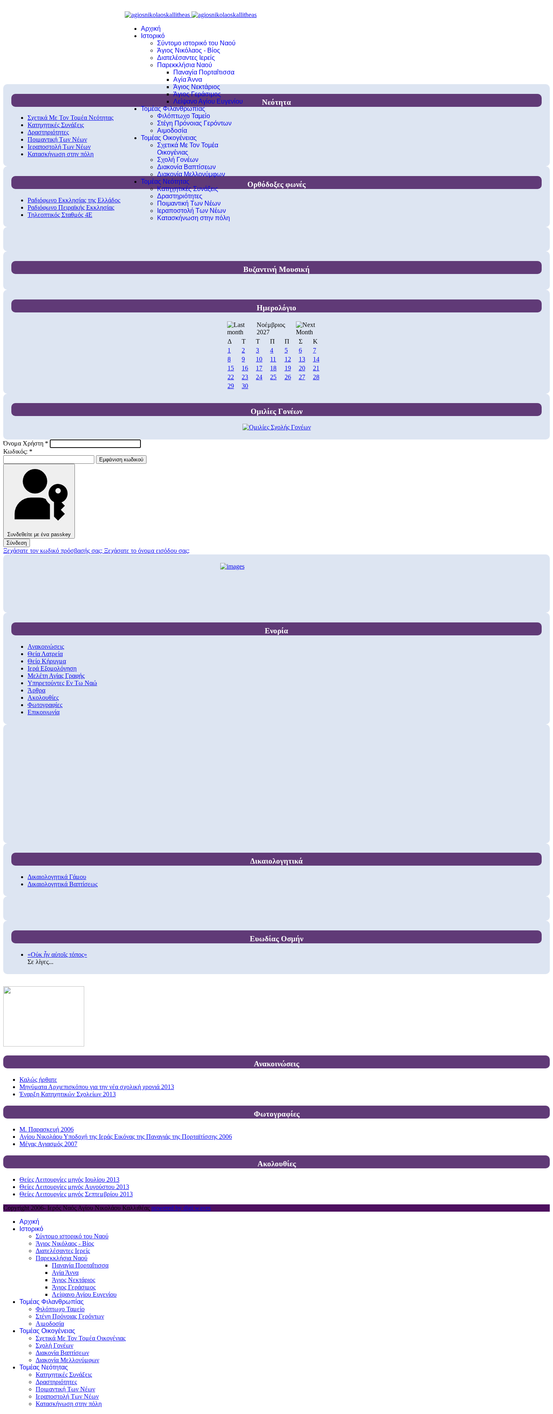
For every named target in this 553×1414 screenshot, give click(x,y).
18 (273, 368)
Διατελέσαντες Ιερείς (186, 57)
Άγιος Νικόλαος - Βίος (188, 50)
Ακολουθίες (43, 697)
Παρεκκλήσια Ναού (184, 65)
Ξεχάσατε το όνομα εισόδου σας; (146, 550)
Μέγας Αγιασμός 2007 (48, 1143)
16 (245, 368)
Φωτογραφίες (45, 704)
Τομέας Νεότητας (165, 181)
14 (316, 359)
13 (302, 359)
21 (316, 368)
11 (273, 359)
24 (259, 377)
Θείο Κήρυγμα (47, 661)
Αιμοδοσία (172, 130)
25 (273, 377)
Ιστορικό (153, 35)
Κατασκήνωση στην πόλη (193, 217)
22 (231, 377)
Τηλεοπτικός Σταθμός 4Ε (60, 214)
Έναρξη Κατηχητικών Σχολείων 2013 (67, 1094)
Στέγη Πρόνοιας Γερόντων (194, 123)
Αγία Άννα (187, 79)
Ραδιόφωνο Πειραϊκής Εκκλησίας (71, 207)
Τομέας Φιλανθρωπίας (173, 108)
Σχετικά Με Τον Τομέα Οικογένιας (187, 149)
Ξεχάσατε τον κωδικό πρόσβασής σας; (53, 550)
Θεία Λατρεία (45, 653)
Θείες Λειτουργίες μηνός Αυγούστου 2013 (74, 1186)
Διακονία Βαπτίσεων (186, 166)
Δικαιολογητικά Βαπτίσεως (63, 884)
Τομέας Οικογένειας (169, 137)
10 (259, 359)
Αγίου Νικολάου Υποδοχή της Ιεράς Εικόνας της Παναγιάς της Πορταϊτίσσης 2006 (125, 1136)
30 (245, 385)
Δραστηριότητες (179, 196)
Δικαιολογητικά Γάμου (57, 876)
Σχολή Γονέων (177, 159)
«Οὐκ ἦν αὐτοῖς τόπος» (57, 954)
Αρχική (151, 28)
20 (302, 368)
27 (302, 377)
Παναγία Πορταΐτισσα (203, 72)
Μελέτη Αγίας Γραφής (56, 675)
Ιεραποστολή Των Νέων (191, 210)
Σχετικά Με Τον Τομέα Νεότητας (70, 117)
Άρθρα (36, 690)
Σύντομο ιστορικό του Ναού (196, 43)
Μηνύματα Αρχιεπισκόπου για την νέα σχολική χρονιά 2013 (96, 1086)
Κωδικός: (17, 451)
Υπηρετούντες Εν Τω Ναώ (62, 682)
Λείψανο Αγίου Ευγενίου (208, 101)
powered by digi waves (181, 1207)
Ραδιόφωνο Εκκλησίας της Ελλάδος (74, 200)
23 (245, 377)
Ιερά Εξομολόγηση (52, 668)
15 (231, 368)
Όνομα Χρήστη (25, 443)
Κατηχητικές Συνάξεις (187, 188)
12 (288, 359)
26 (288, 377)
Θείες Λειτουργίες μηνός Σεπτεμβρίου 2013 (76, 1194)
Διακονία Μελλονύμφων (191, 174)
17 (259, 368)
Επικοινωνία (44, 712)
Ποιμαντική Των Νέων (189, 203)
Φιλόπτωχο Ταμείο (183, 116)
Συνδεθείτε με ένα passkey (39, 534)
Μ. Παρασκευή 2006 (46, 1129)
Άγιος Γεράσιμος (197, 94)
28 (316, 377)
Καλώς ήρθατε (38, 1079)
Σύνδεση (16, 543)
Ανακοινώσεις (46, 646)
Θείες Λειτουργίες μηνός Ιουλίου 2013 (69, 1179)
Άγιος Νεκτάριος (196, 86)
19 (288, 368)
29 (231, 385)
